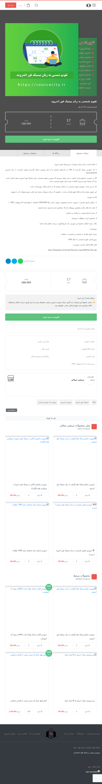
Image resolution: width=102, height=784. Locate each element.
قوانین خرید (22, 733)
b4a (94, 402)
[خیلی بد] (12, 328)
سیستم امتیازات (93, 733)
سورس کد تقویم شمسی (47, 402)
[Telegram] (79, 758)
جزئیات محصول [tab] (82, 153)
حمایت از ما (69, 733)
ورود (20, 5)
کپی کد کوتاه (51, 418)
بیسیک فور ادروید (82, 402)
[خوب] (18, 328)
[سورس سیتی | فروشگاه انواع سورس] (88, 5)
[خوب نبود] (14, 328)
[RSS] (67, 758)
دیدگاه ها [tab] (56, 153)
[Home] (51, 733)
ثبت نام (10, 5)
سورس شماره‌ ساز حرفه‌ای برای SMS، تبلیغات (29, 551)
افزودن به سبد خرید (51, 139)
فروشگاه (80, 733)
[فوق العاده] (20, 328)
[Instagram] (73, 758)
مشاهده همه (11, 410)
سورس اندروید (66, 402)
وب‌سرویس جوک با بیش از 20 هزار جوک (80, 701)
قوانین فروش (9, 733)
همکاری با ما (34, 733)
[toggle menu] (94, 5)
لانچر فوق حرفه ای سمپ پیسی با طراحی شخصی (28, 701)
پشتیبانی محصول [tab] (30, 153)
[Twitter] (86, 758)
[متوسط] (16, 328)
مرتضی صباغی (77, 380)
